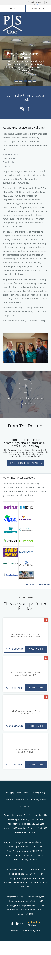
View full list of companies (37, 584)
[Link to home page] (15, 24)
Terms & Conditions (14, 799)
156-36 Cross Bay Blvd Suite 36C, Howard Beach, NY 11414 (25, 674)
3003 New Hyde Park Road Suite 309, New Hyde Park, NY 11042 (25, 635)
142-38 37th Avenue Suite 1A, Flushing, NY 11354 (25, 751)
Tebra (37, 930)
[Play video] (25, 386)
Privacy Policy (39, 792)
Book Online (36, 649)
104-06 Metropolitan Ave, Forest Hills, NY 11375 (25, 712)
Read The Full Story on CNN (25, 463)
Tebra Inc (25, 792)
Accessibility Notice (36, 799)
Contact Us (25, 806)
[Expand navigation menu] (47, 24)
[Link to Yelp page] (46, 620)
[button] (16, 81)
